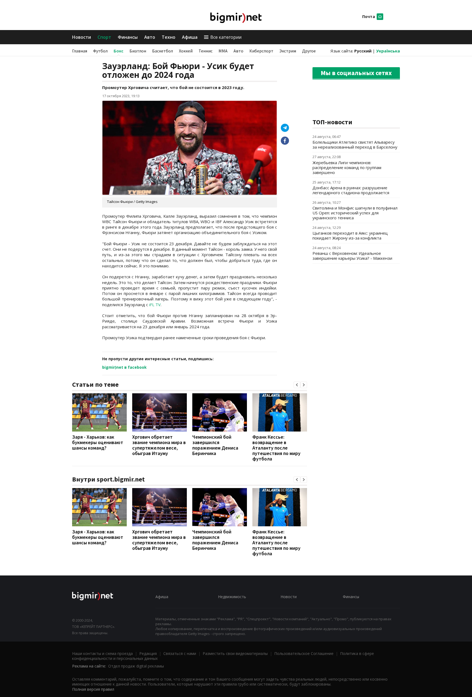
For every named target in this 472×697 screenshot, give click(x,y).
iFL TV (155, 304)
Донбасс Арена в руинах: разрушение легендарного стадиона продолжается (350, 190)
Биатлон (137, 51)
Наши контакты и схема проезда (102, 653)
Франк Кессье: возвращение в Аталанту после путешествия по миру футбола (276, 448)
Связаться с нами (179, 653)
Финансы (128, 37)
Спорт (104, 37)
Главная (79, 51)
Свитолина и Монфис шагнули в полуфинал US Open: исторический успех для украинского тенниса (354, 212)
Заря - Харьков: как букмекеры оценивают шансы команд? (97, 442)
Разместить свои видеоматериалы (235, 653)
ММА (223, 51)
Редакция (148, 653)
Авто (149, 37)
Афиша (189, 37)
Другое (309, 51)
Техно (168, 37)
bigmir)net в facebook (124, 367)
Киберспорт (261, 51)
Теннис (206, 51)
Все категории (225, 37)
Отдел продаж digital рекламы (136, 666)
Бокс (118, 51)
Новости (81, 37)
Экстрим (287, 51)
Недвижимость (232, 596)
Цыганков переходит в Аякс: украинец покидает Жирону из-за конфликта (350, 235)
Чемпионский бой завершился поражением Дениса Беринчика (215, 445)
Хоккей (186, 51)
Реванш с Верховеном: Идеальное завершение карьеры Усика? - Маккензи (352, 255)
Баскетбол (162, 51)
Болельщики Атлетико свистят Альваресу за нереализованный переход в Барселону (354, 144)
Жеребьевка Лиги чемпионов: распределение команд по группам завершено (346, 167)
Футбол (100, 51)
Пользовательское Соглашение (304, 653)
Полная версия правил (93, 689)
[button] (297, 385)
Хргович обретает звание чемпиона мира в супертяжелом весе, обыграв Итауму (159, 445)
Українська (388, 51)
